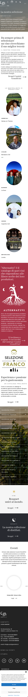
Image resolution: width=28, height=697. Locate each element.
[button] (26, 672)
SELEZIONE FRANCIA (8, 415)
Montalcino (4, 154)
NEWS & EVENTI (8, 650)
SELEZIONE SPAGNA (8, 442)
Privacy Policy (16, 695)
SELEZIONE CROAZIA (8, 433)
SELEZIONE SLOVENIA (9, 428)
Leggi (12, 598)
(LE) (8, 224)
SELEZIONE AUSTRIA (8, 419)
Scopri (10, 402)
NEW (2, 157)
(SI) (9, 154)
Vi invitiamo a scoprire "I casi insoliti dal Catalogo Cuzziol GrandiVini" (11, 340)
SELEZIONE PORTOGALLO (10, 447)
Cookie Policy (10, 695)
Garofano (3, 221)
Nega (14, 688)
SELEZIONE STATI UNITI (9, 451)
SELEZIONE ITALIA (7, 410)
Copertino (4, 224)
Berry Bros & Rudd (5, 254)
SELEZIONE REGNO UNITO (10, 438)
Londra (3, 257)
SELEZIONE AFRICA (8, 465)
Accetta (14, 684)
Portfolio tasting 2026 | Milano (14, 595)
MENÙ (25, 3)
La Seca (3, 190)
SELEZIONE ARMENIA (8, 477)
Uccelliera (3, 151)
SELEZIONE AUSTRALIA (9, 456)
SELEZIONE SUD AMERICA (10, 461)
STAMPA (4, 654)
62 (25, 414)
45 (25, 410)
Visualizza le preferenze (14, 692)
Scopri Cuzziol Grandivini (14, 77)
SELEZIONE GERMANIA (9, 424)
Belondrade (4, 187)
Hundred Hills (4, 118)
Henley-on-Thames (7, 121)
